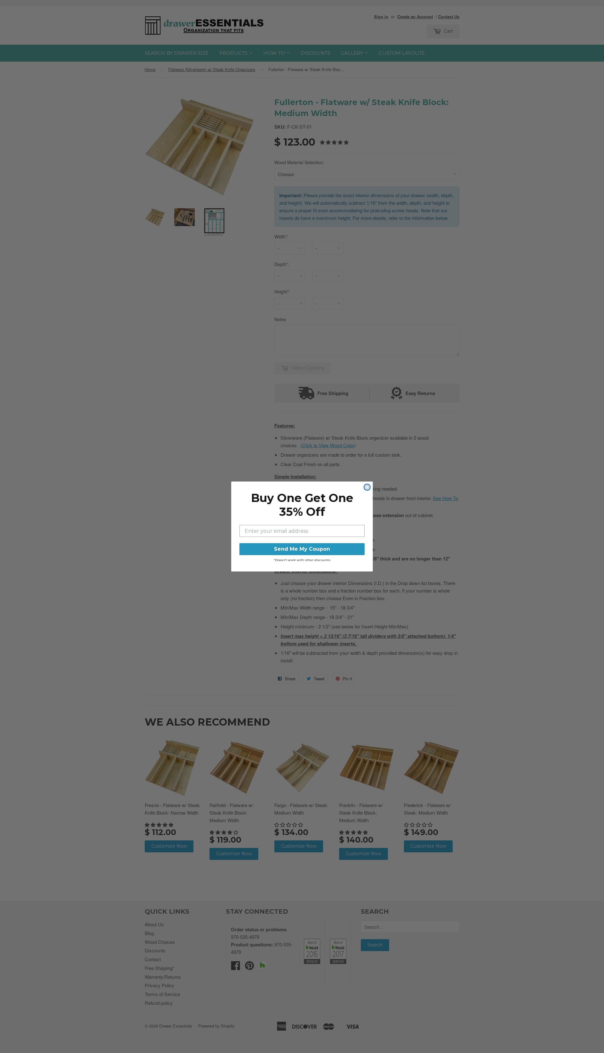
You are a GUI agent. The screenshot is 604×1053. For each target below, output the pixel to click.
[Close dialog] (367, 487)
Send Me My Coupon (302, 549)
